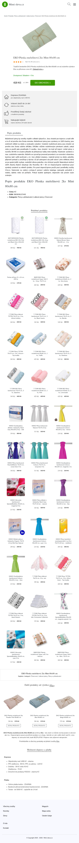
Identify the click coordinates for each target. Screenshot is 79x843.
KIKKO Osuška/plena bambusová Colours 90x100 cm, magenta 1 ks (63, 465)
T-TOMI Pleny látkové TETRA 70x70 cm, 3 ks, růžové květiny (15, 316)
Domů (6, 16)
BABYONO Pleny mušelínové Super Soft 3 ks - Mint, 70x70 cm (63, 654)
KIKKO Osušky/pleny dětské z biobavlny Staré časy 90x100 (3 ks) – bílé (16, 427)
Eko (14, 69)
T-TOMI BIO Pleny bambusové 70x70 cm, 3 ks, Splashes (16, 390)
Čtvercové (38, 16)
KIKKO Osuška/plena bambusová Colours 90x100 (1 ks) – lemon (63, 427)
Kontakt (6, 828)
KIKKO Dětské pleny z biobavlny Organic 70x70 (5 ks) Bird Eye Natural (16, 541)
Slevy (5, 816)
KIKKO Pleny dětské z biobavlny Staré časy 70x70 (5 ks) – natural (39, 502)
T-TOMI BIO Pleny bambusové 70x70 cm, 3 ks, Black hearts (39, 316)
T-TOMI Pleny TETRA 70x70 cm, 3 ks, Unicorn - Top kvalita (16, 353)
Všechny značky (9, 806)
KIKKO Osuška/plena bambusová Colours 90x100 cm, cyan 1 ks (39, 541)
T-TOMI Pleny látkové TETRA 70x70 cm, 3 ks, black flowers (15, 615)
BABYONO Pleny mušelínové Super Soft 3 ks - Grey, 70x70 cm (39, 279)
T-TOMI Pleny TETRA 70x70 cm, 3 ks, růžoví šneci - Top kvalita (63, 578)
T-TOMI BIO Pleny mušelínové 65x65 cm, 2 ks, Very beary (63, 279)
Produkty (10, 16)
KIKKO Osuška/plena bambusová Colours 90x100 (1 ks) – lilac (63, 502)
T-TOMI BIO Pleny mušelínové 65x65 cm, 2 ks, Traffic (40, 353)
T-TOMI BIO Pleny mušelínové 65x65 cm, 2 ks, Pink (40, 390)
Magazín (45, 806)
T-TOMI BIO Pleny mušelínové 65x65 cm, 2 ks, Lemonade (63, 390)
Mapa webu (46, 811)
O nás (5, 823)
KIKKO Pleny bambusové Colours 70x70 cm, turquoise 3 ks (39, 465)
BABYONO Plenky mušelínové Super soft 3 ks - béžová (39, 654)
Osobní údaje (47, 816)
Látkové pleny (30, 16)
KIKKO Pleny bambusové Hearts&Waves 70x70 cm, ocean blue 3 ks (15, 465)
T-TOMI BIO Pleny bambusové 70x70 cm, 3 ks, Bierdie (63, 316)
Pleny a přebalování (20, 16)
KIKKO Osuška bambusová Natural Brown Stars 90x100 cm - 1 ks (63, 240)
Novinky (6, 811)
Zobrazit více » (38, 69)
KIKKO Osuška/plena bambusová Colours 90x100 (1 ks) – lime (16, 578)
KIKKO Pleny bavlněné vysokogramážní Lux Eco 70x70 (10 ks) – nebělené (63, 541)
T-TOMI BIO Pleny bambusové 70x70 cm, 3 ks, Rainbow (63, 353)
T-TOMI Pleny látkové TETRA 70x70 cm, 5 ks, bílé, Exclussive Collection (39, 615)
